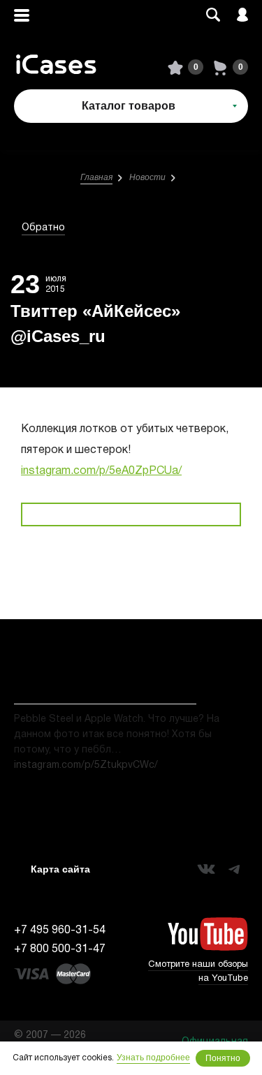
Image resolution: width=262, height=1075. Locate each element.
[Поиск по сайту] (213, 15)
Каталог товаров (128, 106)
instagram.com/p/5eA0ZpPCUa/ (101, 471)
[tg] (234, 869)
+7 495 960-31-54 (59, 930)
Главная (96, 177)
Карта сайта (60, 869)
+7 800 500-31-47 (59, 949)
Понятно (222, 1058)
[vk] (206, 869)
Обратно (43, 227)
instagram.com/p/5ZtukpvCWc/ (86, 765)
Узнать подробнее (153, 1057)
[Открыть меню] (21, 15)
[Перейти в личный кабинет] (242, 15)
